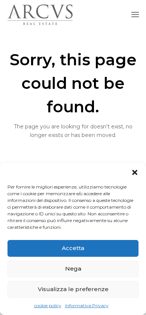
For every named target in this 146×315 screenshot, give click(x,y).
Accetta (73, 248)
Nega (73, 268)
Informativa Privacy (87, 305)
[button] (135, 172)
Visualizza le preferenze (73, 289)
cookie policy (47, 305)
